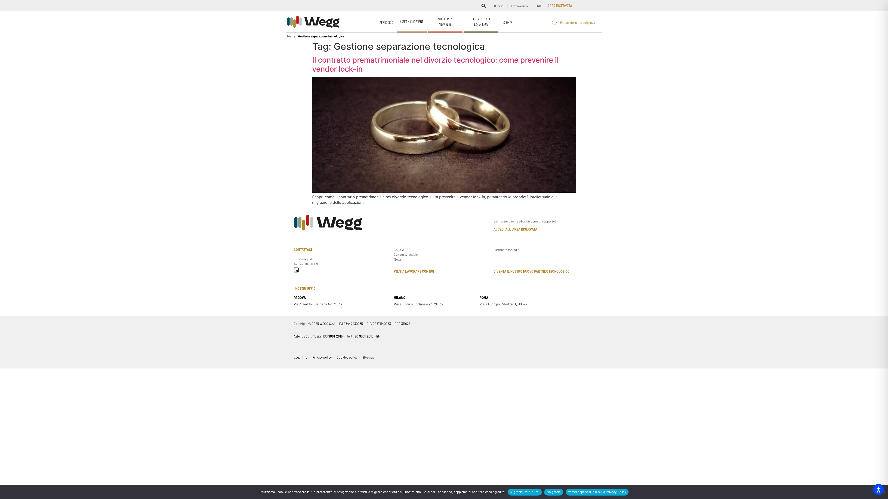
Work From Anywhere (445, 21)
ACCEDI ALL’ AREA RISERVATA (515, 229)
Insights (507, 22)
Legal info (301, 357)
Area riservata (559, 6)
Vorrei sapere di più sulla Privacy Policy (597, 492)
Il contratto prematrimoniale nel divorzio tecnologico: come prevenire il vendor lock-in (435, 64)
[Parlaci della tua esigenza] (554, 23)
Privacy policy (322, 357)
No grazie (553, 492)
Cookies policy (346, 357)
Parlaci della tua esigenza (577, 22)
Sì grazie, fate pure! (525, 492)
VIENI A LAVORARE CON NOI (414, 271)
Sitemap (368, 357)
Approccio (386, 22)
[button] (483, 5)
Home (291, 36)
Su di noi (499, 5)
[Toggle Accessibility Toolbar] (879, 490)
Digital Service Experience (481, 21)
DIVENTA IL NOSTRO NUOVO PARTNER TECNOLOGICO (531, 271)
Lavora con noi (520, 5)
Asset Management (411, 21)
